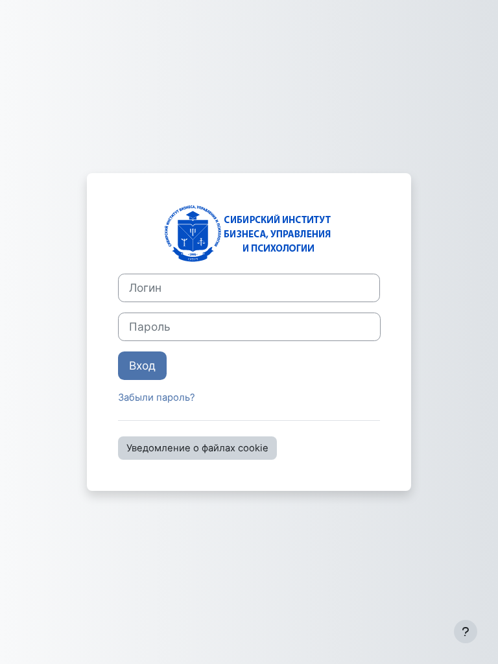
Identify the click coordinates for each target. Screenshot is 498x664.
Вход (142, 365)
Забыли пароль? (156, 397)
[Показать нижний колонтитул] (465, 631)
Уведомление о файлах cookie (197, 448)
